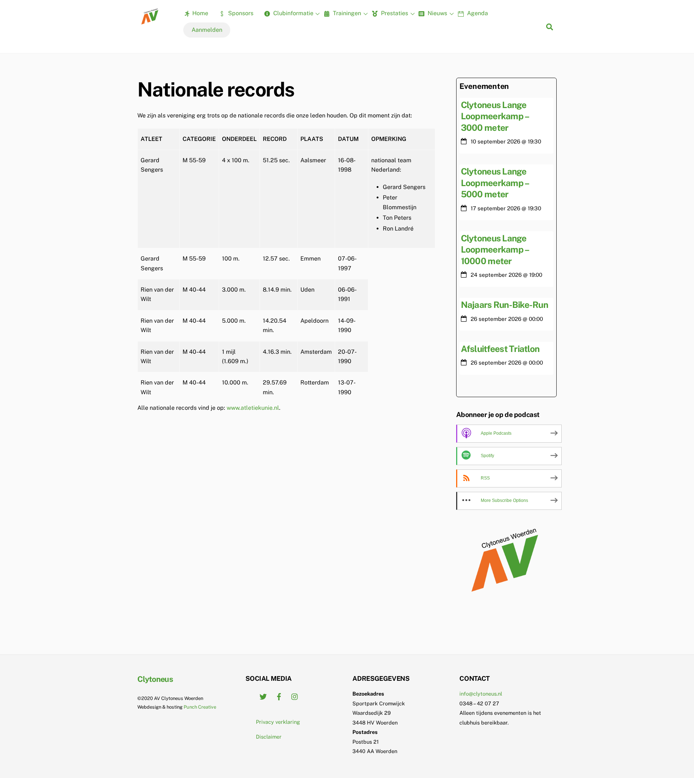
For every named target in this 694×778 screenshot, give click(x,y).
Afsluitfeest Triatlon (500, 349)
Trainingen (346, 13)
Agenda (477, 13)
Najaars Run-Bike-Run (504, 305)
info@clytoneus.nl (480, 694)
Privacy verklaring (278, 722)
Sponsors (240, 13)
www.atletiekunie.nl (253, 407)
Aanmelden (207, 29)
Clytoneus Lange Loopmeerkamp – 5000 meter (495, 182)
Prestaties (394, 13)
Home (199, 13)
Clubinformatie (292, 13)
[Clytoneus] (150, 22)
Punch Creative (200, 707)
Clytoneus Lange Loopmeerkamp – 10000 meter (495, 249)
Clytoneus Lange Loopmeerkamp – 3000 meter (495, 116)
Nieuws (436, 13)
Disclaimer (269, 737)
